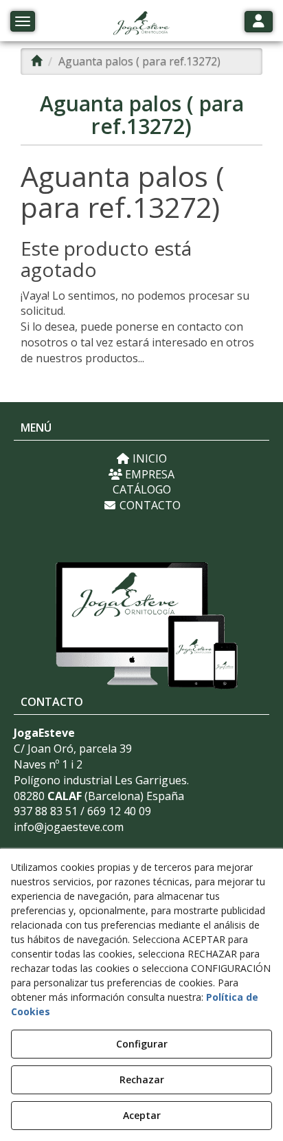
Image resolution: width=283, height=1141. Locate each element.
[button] (141, 24)
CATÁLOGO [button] (142, 489)
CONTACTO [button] (149, 505)
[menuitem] (141, 459)
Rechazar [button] (142, 1079)
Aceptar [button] (142, 1115)
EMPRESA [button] (148, 474)
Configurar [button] (142, 1043)
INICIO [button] (148, 458)
